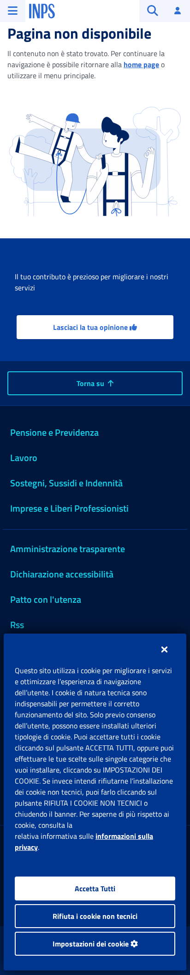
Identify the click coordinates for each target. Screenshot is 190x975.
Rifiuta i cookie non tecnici (95, 916)
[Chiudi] (164, 649)
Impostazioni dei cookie (92, 943)
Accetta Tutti (95, 888)
